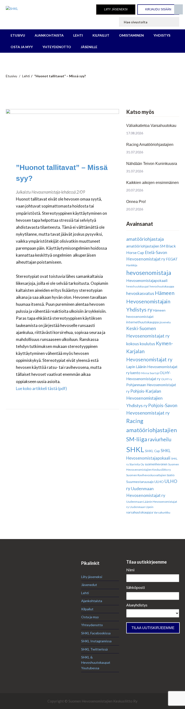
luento (135, 373)
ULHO (159, 482)
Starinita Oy (136, 464)
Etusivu (18, 35)
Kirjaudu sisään (158, 9)
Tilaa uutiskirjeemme (153, 628)
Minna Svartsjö (150, 373)
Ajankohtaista (49, 35)
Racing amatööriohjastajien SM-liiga (151, 429)
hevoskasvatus (140, 293)
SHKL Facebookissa (96, 633)
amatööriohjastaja (145, 239)
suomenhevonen (156, 464)
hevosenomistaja (148, 272)
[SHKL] (40, 9)
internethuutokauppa (142, 322)
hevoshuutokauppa (162, 286)
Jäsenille (89, 47)
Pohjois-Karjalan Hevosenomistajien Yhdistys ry (144, 398)
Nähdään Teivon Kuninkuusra (151, 164)
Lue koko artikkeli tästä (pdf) (41, 388)
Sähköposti (135, 587)
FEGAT (172, 259)
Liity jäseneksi (115, 9)
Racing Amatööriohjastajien (149, 145)
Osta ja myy (22, 47)
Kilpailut (100, 35)
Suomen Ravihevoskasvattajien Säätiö (150, 475)
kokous (132, 343)
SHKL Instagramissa (96, 641)
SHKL (135, 449)
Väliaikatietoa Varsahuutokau (151, 126)
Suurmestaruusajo (140, 482)
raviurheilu (159, 439)
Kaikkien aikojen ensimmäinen (152, 183)
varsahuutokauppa (139, 512)
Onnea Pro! (136, 202)
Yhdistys (161, 35)
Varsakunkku (162, 512)
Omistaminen (131, 35)
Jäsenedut (89, 585)
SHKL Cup (152, 451)
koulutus (147, 343)
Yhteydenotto (56, 47)
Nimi (130, 569)
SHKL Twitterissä (94, 649)
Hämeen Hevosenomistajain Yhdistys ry (150, 301)
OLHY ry (166, 379)
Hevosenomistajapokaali (146, 280)
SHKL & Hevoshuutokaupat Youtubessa (95, 662)
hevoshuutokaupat (137, 286)
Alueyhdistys (136, 605)
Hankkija (131, 265)
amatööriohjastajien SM (145, 246)
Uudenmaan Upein (141, 506)
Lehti (78, 35)
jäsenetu (165, 322)
